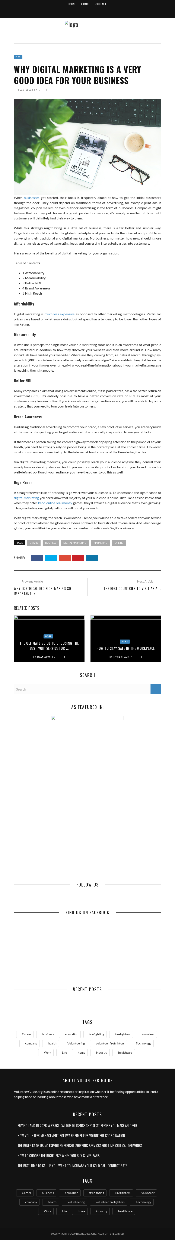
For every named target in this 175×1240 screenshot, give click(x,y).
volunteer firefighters (110, 1043)
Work (48, 636)
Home (72, 4)
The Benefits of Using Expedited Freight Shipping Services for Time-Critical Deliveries (80, 1145)
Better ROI (31, 283)
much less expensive (60, 314)
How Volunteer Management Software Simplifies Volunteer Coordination (71, 1135)
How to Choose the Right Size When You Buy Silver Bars (124, 998)
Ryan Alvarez (27, 90)
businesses (31, 198)
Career (26, 1034)
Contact (100, 4)
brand (34, 542)
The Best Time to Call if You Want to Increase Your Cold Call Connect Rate (72, 1165)
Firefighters (123, 1034)
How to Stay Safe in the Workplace (126, 648)
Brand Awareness (36, 288)
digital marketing (26, 498)
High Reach (32, 293)
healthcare (125, 1052)
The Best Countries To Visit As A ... (132, 588)
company (31, 1043)
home (81, 1052)
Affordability (33, 273)
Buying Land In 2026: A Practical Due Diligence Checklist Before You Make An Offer (77, 1125)
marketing (100, 542)
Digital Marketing (74, 542)
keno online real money (55, 503)
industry (101, 1052)
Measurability (34, 278)
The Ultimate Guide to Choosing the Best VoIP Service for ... (49, 646)
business (50, 542)
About (85, 4)
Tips (18, 57)
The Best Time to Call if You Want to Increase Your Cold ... (50, 1002)
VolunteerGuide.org (28, 1092)
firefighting (96, 1034)
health (52, 1043)
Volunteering (76, 1043)
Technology (143, 1043)
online (119, 542)
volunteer (148, 1034)
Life (64, 1052)
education (71, 1034)
